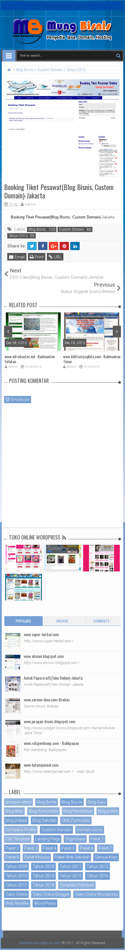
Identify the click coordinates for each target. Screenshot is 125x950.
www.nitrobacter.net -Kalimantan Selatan (30, 358)
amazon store (18, 802)
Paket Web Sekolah (72, 857)
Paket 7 (105, 848)
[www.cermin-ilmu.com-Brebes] (12, 705)
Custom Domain (71, 229)
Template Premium (77, 885)
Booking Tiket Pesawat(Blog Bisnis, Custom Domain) (56, 217)
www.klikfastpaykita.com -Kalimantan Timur (91, 358)
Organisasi (75, 839)
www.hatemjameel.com (41, 765)
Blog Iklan (14, 811)
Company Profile (21, 829)
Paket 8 (12, 857)
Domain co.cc (90, 829)
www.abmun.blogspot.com (44, 656)
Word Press (45, 903)
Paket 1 (97, 839)
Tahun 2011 (70, 866)
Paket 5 (68, 848)
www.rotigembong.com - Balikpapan (51, 743)
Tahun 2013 (18, 236)
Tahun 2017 (16, 885)
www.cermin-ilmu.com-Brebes (47, 699)
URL (57, 257)
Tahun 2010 (43, 866)
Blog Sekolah (44, 820)
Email (19, 257)
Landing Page (47, 839)
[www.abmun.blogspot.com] (12, 662)
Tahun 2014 (43, 875)
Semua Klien (106, 857)
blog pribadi (16, 820)
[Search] (118, 55)
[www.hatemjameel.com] (12, 771)
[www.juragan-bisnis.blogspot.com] (12, 727)
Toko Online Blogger (51, 894)
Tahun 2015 (70, 875)
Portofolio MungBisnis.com (40, 943)
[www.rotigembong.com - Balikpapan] (12, 749)
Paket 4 (49, 848)
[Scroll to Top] (118, 940)
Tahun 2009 (16, 866)
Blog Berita (46, 802)
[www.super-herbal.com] (12, 640)
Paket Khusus (36, 857)
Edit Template (18, 839)
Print (39, 257)
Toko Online (16, 894)
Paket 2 (12, 848)
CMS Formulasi (76, 820)
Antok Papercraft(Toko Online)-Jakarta (53, 678)
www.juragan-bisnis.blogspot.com (49, 721)
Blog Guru (97, 802)
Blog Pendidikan (78, 811)
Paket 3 (31, 848)
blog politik (108, 811)
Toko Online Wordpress (96, 894)
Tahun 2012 (97, 866)
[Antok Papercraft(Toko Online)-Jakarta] (12, 684)
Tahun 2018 (43, 885)
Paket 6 (86, 848)
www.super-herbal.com (41, 634)
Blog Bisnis (37, 229)
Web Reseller (17, 903)
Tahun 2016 (97, 875)
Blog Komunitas (43, 811)
